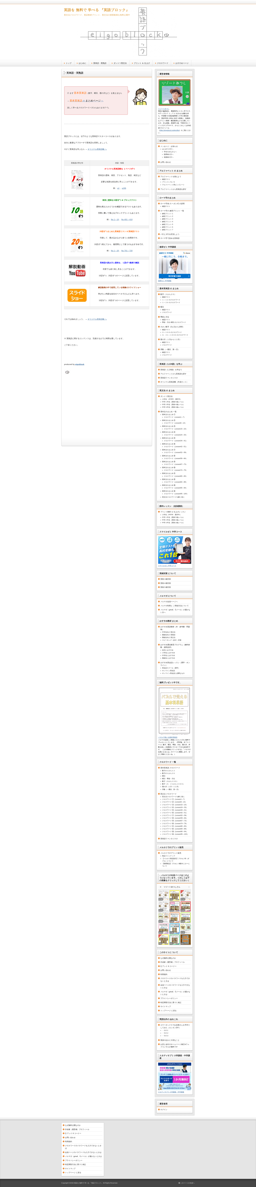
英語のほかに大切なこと (169, 1040)
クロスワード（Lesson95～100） (176, 494)
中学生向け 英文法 (168, 632)
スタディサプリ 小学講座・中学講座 (171, 1092)
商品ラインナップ (168, 856)
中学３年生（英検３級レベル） (173, 407)
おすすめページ (182, 63)
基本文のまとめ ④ (168, 432)
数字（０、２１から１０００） (173, 784)
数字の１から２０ (168, 773)
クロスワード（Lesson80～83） (175, 476)
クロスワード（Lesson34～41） (175, 441)
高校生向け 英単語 (168, 635)
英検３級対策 (165, 579)
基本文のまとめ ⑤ (168, 438)
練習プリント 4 (167, 222)
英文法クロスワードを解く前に (173, 497)
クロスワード (162, 63)
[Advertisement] (106, 411)
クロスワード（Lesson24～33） (175, 435)
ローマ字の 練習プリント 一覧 (172, 211)
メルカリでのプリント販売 (170, 853)
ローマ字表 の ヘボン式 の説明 (172, 204)
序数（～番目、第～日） (169, 349)
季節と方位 (164, 317)
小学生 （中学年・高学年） (172, 399)
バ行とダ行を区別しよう (169, 234)
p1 (118, 188)
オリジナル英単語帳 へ (97, 149)
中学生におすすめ (168, 655)
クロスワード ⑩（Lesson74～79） (175, 823)
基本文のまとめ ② (168, 420)
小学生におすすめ (168, 653)
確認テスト (166, 179)
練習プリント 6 (167, 227)
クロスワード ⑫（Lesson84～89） (175, 829)
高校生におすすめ (168, 658)
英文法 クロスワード (168, 794)
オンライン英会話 (168, 671)
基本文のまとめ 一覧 (168, 412)
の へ (86, 101)
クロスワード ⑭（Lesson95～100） (175, 834)
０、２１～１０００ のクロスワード (175, 335)
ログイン (163, 1110)
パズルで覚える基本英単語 (167, 737)
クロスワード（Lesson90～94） (175, 488)
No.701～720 (127, 251)
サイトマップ (165, 1006)
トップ (68, 63)
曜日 (162, 307)
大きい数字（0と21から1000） (172, 327)
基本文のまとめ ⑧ (168, 456)
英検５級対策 (165, 587)
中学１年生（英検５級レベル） (173, 402)
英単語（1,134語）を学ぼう (171, 370)
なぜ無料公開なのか (168, 958)
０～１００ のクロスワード (172, 332)
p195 (124, 188)
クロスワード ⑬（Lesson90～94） (175, 831)
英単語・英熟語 (99, 63)
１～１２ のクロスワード (171, 300)
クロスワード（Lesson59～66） (175, 458)
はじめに (82, 63)
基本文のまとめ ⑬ (168, 485)
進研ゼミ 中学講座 (164, 281)
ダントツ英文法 (120, 63)
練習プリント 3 (167, 219)
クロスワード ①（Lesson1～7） (174, 799)
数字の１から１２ (168, 771)
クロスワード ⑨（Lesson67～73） (175, 821)
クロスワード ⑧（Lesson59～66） (175, 818)
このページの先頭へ (187, 1183)
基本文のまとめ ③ (168, 426)
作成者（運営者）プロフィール (172, 962)
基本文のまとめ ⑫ (168, 479)
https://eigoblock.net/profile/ (169, 130)
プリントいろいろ (168, 182)
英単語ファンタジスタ (169, 378)
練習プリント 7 (167, 230)
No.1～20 (115, 251)
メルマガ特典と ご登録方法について (174, 606)
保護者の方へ (168, 157)
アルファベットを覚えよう (170, 177)
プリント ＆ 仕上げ (142, 63)
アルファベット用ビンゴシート (173, 185)
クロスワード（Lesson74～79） (175, 470)
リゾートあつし (163, 109)
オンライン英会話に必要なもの (173, 673)
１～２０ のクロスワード (171, 302)
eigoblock (79, 364)
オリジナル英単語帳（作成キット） (174, 382)
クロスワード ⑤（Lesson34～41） (175, 810)
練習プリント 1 (167, 214)
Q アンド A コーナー (168, 966)
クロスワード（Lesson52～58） (175, 452)
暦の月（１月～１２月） (171, 787)
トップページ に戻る (168, 1011)
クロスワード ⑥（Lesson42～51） (175, 813)
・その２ (165, 1033)
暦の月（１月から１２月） (170, 339)
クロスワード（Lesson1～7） (174, 417)
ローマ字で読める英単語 (169, 238)
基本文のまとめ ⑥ (168, 444)
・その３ (165, 1036)
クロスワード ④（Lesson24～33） (175, 807)
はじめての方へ (167, 149)
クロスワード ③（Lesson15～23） (175, 805)
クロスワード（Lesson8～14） (175, 423)
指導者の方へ (168, 154)
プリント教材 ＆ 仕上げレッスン (173, 512)
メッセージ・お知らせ (169, 146)
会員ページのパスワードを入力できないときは (83, 1152)
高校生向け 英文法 (168, 637)
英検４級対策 (165, 583)
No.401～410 (127, 219)
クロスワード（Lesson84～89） (175, 482)
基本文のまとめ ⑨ (168, 462)
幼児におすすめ (167, 650)
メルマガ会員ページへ (169, 602)
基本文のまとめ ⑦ (168, 450)
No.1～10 (115, 219)
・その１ (165, 1030)
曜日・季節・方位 (168, 779)
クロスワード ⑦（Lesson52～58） (175, 815)
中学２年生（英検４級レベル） (173, 404)
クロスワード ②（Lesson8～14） (174, 802)
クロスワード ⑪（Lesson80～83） (175, 826)
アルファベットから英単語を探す (173, 189)
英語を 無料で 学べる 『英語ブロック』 (96, 10)
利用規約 (163, 974)
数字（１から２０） (168, 294)
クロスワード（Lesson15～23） (175, 429)
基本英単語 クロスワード (170, 768)
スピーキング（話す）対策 (171, 640)
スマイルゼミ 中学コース (167, 566)
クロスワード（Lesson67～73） (175, 464)
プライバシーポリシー (169, 998)
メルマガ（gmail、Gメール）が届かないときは (83, 1156)
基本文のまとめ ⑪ (168, 473)
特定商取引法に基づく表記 (170, 1002)
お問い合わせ (165, 162)
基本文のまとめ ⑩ (168, 467)
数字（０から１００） (170, 781)
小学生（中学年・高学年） (171, 515)
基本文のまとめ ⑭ (168, 491)
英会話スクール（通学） (171, 668)
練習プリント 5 (167, 224)
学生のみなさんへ (170, 152)
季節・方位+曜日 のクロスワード (174, 322)
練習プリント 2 (167, 216)
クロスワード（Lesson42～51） (175, 447)
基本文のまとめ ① (168, 414)
